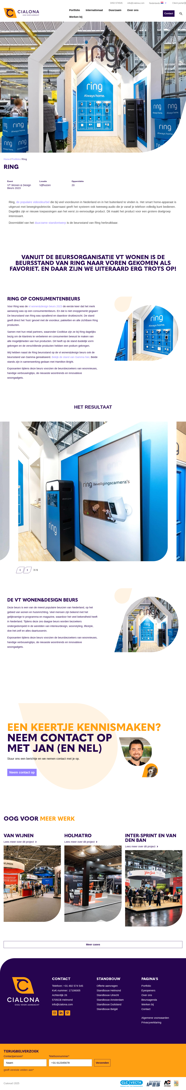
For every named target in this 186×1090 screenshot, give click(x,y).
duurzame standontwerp (50, 222)
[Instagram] (54, 1013)
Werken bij (75, 16)
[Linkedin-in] (61, 1013)
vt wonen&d (35, 306)
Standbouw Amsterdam (110, 999)
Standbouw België (107, 1009)
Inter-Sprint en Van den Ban (150, 838)
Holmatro (78, 835)
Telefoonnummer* (59, 1056)
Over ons (132, 10)
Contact (145, 1009)
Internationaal (94, 10)
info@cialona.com (62, 1004)
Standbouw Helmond (109, 990)
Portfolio (74, 10)
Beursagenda (149, 999)
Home (7, 159)
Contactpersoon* (13, 1056)
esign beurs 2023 (52, 306)
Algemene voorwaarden (155, 1017)
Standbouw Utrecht (108, 995)
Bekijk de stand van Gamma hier (70, 357)
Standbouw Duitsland (109, 1004)
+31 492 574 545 (73, 985)
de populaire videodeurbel (33, 202)
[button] (158, 3)
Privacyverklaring (151, 1022)
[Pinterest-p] (67, 1013)
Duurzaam (115, 10)
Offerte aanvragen (107, 985)
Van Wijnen (19, 835)
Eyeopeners (148, 990)
